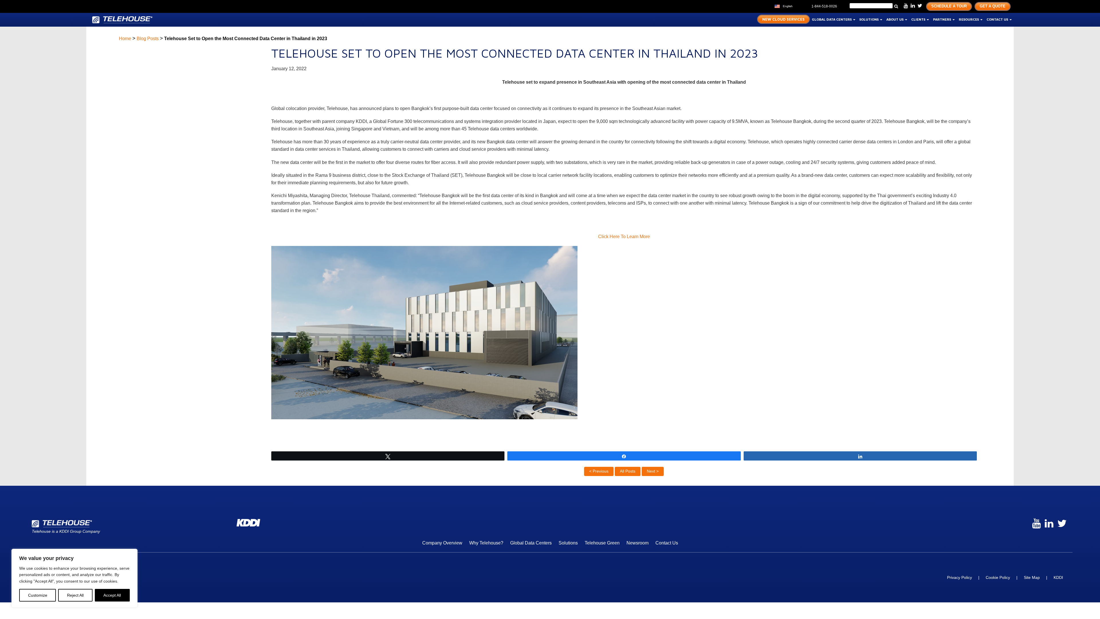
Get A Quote (992, 6)
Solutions (869, 19)
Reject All (75, 595)
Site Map (1032, 577)
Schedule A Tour (949, 6)
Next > (653, 471)
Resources (969, 19)
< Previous (598, 471)
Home (125, 38)
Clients (918, 19)
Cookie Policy (998, 577)
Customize (37, 595)
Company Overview (442, 542)
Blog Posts (148, 38)
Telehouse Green (602, 542)
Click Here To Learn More (624, 236)
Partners (942, 19)
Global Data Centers (832, 19)
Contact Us (998, 19)
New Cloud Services (783, 19)
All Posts (627, 471)
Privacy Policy (959, 577)
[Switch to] (798, 5)
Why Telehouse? (486, 542)
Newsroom (637, 542)
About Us (895, 19)
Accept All (112, 595)
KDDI (1058, 577)
